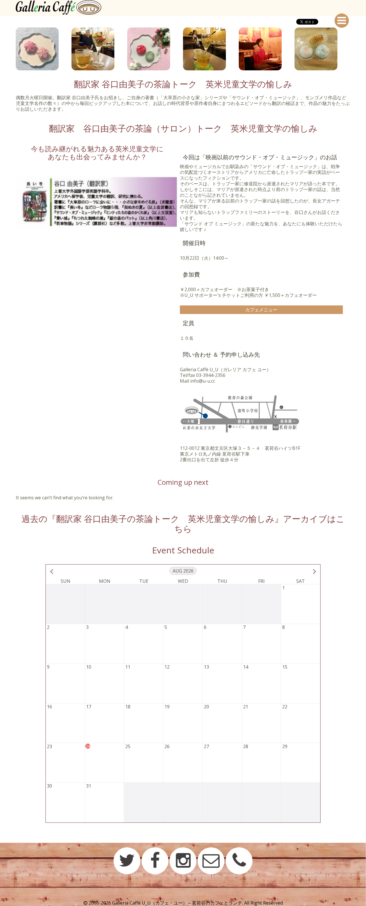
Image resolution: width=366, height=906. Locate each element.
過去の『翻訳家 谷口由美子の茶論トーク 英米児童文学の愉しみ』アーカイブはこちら (183, 524)
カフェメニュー (261, 310)
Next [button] (354, 49)
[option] (43, 48)
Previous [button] (11, 49)
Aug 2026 (183, 571)
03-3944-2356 (210, 375)
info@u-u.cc (202, 381)
